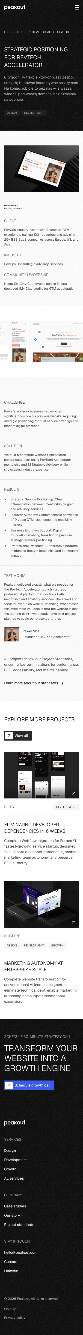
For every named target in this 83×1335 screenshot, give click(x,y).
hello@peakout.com (21, 1252)
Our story (12, 1215)
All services (14, 1178)
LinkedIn (11, 1271)
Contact (11, 1261)
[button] (75, 7)
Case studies (15, 1206)
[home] (14, 7)
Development (15, 1159)
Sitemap (10, 1309)
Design (10, 1150)
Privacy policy (14, 1318)
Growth (10, 1169)
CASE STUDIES (15, 32)
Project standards (19, 1224)
